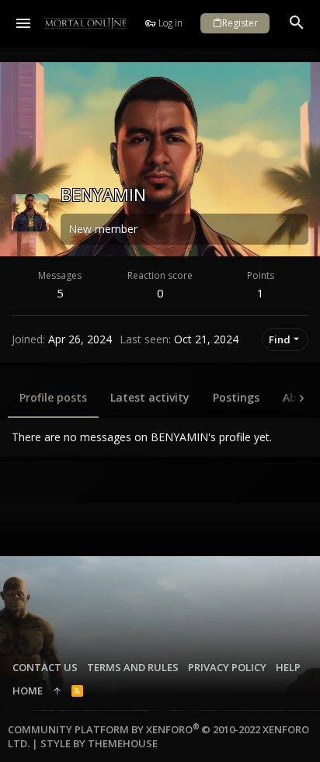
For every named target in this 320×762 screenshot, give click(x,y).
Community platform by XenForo (158, 736)
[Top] (57, 690)
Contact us (45, 667)
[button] (24, 23)
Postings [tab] (236, 397)
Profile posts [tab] (53, 397)
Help (288, 667)
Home (27, 691)
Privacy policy (227, 667)
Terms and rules (133, 667)
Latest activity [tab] (150, 397)
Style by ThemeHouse (99, 743)
